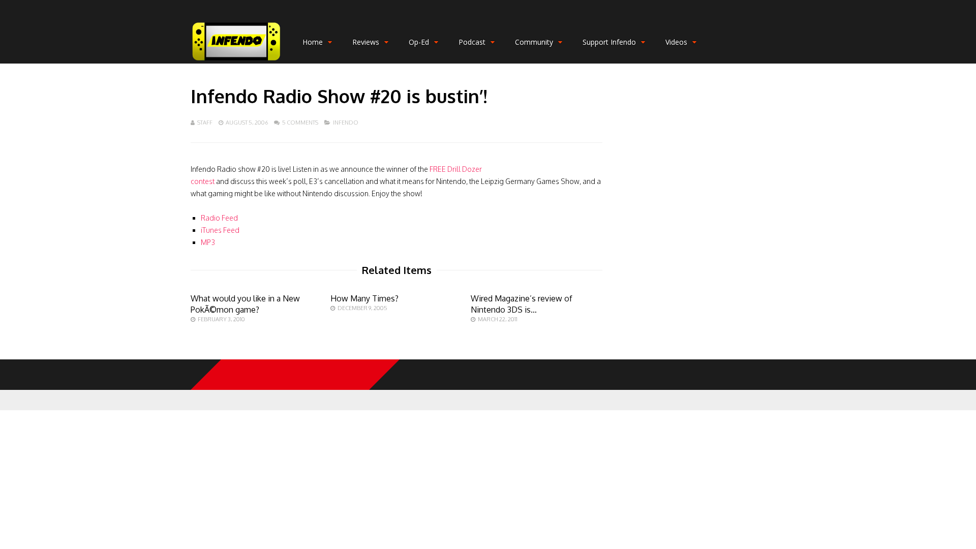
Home (312, 42)
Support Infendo (609, 42)
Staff (204, 122)
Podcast (472, 42)
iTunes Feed (220, 230)
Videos (676, 42)
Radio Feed (219, 218)
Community (534, 42)
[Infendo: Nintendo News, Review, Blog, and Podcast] (236, 61)
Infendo (345, 122)
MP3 (208, 242)
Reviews (365, 42)
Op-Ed (419, 42)
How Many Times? (364, 298)
